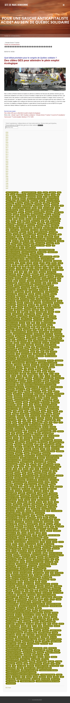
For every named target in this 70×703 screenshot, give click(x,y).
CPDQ (51, 267)
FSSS (28, 323)
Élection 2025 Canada (55, 553)
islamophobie (10, 354)
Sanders (9, 469)
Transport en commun (13, 670)
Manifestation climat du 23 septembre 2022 (32, 604)
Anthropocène (38, 522)
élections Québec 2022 (42, 298)
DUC (49, 283)
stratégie (52, 484)
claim (8, 243)
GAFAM (29, 325)
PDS (34, 420)
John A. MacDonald (50, 356)
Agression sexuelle (12, 517)
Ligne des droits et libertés (14, 371)
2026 (7, 132)
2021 (7, 141)
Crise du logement (12, 546)
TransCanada (16, 117)
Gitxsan (40, 329)
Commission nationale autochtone (16, 256)
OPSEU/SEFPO (11, 683)
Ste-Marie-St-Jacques (30, 484)
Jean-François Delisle (12, 356)
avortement (19, 526)
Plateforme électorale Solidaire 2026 (17, 630)
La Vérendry (17, 365)
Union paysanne (22, 502)
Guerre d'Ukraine (11, 582)
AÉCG (32, 515)
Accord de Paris (21, 194)
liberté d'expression (21, 599)
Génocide (18, 329)
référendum (60, 451)
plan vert (56, 626)
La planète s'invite (31, 363)
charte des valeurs (12, 239)
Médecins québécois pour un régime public (18, 610)
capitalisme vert (42, 234)
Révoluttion (27, 655)
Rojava (57, 464)
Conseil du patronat (12, 261)
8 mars (45, 192)
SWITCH (38, 486)
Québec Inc (10, 447)
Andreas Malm (19, 522)
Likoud (33, 371)
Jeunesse (17, 593)
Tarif (14, 666)
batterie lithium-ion (55, 219)
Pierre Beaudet (15, 626)
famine (8, 307)
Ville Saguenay (52, 506)
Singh (54, 471)
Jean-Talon (23, 356)
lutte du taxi (22, 380)
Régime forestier (36, 453)
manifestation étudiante (53, 604)
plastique (52, 427)
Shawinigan (37, 471)
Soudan (9, 482)
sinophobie (10, 473)
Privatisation (44, 637)
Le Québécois (58, 597)
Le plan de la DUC (43, 367)
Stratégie (19, 663)
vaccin (56, 502)
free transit (52, 316)
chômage (21, 537)
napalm (56, 400)
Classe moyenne (16, 243)
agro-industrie (22, 197)
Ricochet (21, 464)
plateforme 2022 (19, 429)
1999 (7, 178)
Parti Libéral (29, 624)
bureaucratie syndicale (13, 531)
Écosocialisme (37, 553)
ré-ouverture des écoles (47, 451)
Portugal (9, 438)
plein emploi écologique (44, 431)
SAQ (20, 469)
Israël (17, 354)
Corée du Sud (34, 265)
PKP (50, 422)
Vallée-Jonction (17, 504)
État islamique (58, 303)
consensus (9, 542)
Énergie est (54, 298)
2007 (7, 164)
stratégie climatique (12, 486)
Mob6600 (9, 398)
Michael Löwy (17, 394)
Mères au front (36, 391)
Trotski (20, 500)
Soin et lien (59, 475)
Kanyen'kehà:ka (11, 595)
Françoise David (22, 316)
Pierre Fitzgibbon (37, 422)
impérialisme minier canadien (27, 588)
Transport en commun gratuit (29, 497)
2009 (7, 161)
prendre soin (37, 438)
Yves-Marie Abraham (39, 511)
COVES (18, 267)
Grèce (28, 336)
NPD (37, 409)
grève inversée (11, 338)
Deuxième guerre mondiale (53, 274)
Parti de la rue (46, 416)
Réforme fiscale (27, 650)
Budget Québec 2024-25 (50, 228)
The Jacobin (37, 491)
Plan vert (45, 427)
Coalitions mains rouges (28, 252)
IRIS (47, 351)
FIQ (19, 312)
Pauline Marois (58, 418)
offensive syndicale (25, 619)
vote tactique (36, 679)
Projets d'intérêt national (56, 442)
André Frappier (29, 203)
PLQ (54, 431)
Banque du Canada (43, 217)
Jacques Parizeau (26, 354)
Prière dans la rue (11, 637)
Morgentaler (10, 615)
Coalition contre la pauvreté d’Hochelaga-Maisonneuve (22, 250)
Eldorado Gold (22, 551)
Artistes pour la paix (12, 210)
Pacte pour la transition (37, 413)
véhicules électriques (50, 504)
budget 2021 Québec (12, 228)
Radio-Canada (10, 449)
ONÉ (14, 411)
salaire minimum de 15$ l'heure (51, 467)
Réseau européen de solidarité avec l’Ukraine (49, 455)
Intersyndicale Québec (47, 349)
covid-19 (30, 267)
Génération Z (10, 329)
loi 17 (46, 374)
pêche (14, 422)
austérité (15, 214)
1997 (7, 181)
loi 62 (8, 376)
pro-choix (53, 637)
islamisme (53, 351)
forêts (57, 312)
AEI (58, 194)
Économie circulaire (38, 292)
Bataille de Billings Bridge (40, 219)
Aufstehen (49, 212)
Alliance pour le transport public (36, 199)
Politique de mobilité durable (14, 632)
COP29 (15, 265)
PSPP (36, 444)
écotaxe (31, 294)
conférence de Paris (46, 256)
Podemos (19, 433)
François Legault (11, 316)
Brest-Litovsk (30, 528)
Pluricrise (60, 431)
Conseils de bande (36, 261)
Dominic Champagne (41, 281)
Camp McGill (34, 230)
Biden (19, 221)
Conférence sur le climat (49, 540)
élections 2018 (11, 296)
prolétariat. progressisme (54, 639)
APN (61, 205)
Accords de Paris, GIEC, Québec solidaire (18, 515)
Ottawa (55, 411)
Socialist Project (24, 659)
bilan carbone (59, 526)
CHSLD (8, 241)
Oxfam (8, 413)
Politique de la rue (55, 630)
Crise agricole (10, 270)
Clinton (48, 245)
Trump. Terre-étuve (43, 500)
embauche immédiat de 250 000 (24, 285)
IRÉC (42, 351)
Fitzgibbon (25, 312)
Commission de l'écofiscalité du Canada (47, 681)
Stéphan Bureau (43, 484)
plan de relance (23, 424)
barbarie (21, 219)
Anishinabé (46, 203)
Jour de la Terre (11, 358)
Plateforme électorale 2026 (14, 431)
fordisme (50, 312)
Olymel (49, 619)
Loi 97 (36, 376)
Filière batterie (49, 309)
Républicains (46, 453)
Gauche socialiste (24, 327)
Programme (10, 442)
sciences (40, 657)
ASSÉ (56, 210)
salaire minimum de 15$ (29, 657)
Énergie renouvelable (23, 301)
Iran (27, 590)
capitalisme (57, 531)
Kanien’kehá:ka (41, 360)
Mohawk (39, 398)
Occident (53, 617)
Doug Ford (53, 281)
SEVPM (47, 657)
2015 (7, 151)
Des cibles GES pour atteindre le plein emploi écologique (22, 113)
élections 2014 (25, 555)
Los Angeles (20, 378)
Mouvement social (28, 615)
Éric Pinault (37, 303)
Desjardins (35, 274)
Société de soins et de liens (30, 475)
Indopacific (20, 347)
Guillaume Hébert (56, 338)
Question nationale (28, 641)
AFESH (8, 197)
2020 (7, 142)
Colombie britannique (37, 254)
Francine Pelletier (29, 314)
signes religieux (47, 471)
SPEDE (47, 482)
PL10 (55, 422)
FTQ (33, 323)
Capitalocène (52, 234)
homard (16, 343)
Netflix (25, 402)
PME (13, 433)
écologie (28, 292)
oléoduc (23, 117)
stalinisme (9, 484)
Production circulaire (46, 440)
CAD (61, 228)
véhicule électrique (37, 504)
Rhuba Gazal (51, 462)
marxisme (38, 608)
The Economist (28, 491)
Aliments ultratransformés (31, 520)
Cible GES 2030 (24, 241)
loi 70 (25, 376)
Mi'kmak (56, 391)
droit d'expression (24, 283)
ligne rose (26, 371)
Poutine (16, 438)
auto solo (47, 214)
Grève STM (33, 579)
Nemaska (18, 402)
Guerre (47, 338)
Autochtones (10, 217)
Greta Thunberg (20, 336)
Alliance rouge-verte (52, 199)
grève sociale (20, 338)
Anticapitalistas (38, 205)
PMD (8, 433)
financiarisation (33, 564)
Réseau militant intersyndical (28, 458)
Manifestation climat (12, 604)
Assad (21, 210)
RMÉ (39, 464)
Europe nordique (42, 287)
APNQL (9, 208)
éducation (46, 294)
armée (57, 208)
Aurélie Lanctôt (58, 212)
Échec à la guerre (22, 290)
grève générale (59, 336)
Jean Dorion (51, 354)
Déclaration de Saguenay (13, 276)
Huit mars (45, 343)
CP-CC (45, 267)
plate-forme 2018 (26, 628)
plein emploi (32, 431)
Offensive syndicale (52, 409)
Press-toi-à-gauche (48, 438)
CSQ (21, 272)
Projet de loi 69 (20, 442)
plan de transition (47, 424)
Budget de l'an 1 (52, 528)
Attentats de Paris (32, 524)
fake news (56, 305)
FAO (57, 559)
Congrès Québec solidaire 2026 (15, 259)
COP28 (8, 265)
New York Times (34, 402)
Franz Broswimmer (34, 316)
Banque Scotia (55, 217)
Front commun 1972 (50, 318)
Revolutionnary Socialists (13, 650)
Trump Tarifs (16, 677)
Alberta (39, 197)
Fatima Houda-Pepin (12, 562)
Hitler (30, 340)
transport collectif (36, 495)
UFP (23, 677)
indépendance (10, 347)
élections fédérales (32, 296)
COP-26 (29, 263)
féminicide (27, 309)
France (8, 314)
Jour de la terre (47, 593)
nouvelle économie (12, 409)
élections (16, 555)
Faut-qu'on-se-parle (30, 307)
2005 (7, 168)
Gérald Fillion (27, 329)
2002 (7, 173)
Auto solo (49, 524)
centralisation (48, 236)
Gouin (8, 332)
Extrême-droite (11, 290)
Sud (21, 486)
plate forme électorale (13, 628)
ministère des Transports (31, 396)
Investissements (24, 351)
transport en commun (13, 497)
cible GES (15, 241)
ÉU (37, 305)
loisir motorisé (11, 378)
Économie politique (25, 553)
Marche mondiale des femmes (15, 387)
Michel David (38, 394)
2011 (7, 158)
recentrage (28, 449)
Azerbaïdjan (32, 217)
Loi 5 (40, 374)
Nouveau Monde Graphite (14, 407)
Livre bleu (51, 371)
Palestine (48, 413)
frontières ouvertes (12, 323)
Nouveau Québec (28, 407)
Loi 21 (46, 599)
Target (8, 666)
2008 (7, 163)
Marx (28, 389)
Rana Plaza (44, 643)
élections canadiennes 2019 (39, 555)
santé (14, 469)
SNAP (24, 473)
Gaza (33, 327)
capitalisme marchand (29, 234)
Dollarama (30, 281)
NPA (32, 409)
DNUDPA (22, 281)
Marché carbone (43, 606)
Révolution (40, 652)
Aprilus (34, 208)
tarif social (59, 486)
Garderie (9, 573)
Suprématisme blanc (35, 663)
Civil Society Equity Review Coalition (45, 241)
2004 (7, 169)
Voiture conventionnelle (48, 509)
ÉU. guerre (43, 305)
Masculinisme (36, 389)
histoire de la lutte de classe (14, 584)
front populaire (48, 321)
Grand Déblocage (32, 332)
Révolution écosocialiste (13, 460)
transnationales (25, 495)
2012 (7, 156)
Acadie (13, 194)
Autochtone (56, 214)
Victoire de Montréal (12, 506)
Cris (61, 267)
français (39, 314)
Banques (9, 219)
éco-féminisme (33, 290)
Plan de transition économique (15, 427)
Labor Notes (35, 365)
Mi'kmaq (9, 394)
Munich (38, 615)
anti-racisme (17, 205)
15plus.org (52, 192)
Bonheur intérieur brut (53, 223)
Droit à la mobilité (11, 283)
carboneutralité (11, 236)
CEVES (34, 535)
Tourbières (22, 493)
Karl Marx (50, 360)
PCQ (24, 420)
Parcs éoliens (10, 624)
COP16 (42, 263)
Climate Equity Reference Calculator (16, 540)
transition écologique (12, 495)
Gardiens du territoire (40, 325)
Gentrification (45, 327)
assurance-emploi (11, 212)
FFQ (42, 309)
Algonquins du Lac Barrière (14, 520)
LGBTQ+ (31, 369)
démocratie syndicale (34, 278)
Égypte (45, 553)
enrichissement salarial (13, 287)
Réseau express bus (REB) (14, 652)
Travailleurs (54, 497)
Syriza (52, 486)
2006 (7, 166)
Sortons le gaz (54, 480)
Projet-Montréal (42, 442)
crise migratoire (23, 546)
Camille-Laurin (15, 230)
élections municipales (12, 298)
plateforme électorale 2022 (48, 429)
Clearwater (50, 243)
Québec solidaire (29, 115)
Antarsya (9, 205)
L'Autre (8, 363)
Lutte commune (38, 378)
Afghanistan (40, 515)
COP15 (36, 263)
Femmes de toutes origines (52, 307)
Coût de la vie (10, 267)
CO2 (22, 248)
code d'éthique (42, 252)
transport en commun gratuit (29, 670)
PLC (25, 431)
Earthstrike (9, 285)
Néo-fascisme (45, 402)
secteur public (44, 469)
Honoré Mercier (25, 343)
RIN (27, 464)
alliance (23, 199)
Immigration (57, 586)
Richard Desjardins (12, 464)
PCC (19, 420)
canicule (9, 234)
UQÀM (50, 502)
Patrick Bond (21, 418)
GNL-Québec (57, 329)
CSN (16, 272)
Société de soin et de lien (13, 475)
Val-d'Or (9, 504)
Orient (43, 411)
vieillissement (23, 506)
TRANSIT (19, 668)
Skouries (54, 657)
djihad (15, 281)
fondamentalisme (41, 312)
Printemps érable (34, 637)
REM (48, 449)
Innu (33, 347)
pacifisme (15, 413)
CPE (56, 267)
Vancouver (7, 117)
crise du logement (58, 270)
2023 (7, 137)
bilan (52, 526)
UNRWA (39, 502)
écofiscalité (10, 292)
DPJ (59, 281)
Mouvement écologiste (21, 400)
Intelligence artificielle (42, 347)
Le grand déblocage (29, 367)
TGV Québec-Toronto (42, 666)
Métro (50, 391)
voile (28, 509)
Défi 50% (50, 276)
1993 (7, 185)
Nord (31, 405)
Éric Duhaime (28, 303)
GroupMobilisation (44, 579)
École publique (19, 292)
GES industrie (59, 573)
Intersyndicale (34, 349)
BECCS (13, 221)
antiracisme (55, 205)
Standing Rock (18, 484)
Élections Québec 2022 (28, 557)
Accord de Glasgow (27, 513)
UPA (45, 502)
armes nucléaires (48, 208)
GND (50, 329)
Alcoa (45, 197)
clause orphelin (40, 243)
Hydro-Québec (55, 343)
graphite (9, 334)
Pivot (45, 422)
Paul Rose (48, 418)
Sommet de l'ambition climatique (16, 480)
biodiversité (26, 221)
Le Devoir (19, 367)
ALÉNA (8, 199)
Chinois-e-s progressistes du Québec (35, 239)
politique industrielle (12, 436)
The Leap (45, 491)
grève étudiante (47, 577)
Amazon (42, 201)
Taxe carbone (21, 666)
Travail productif (44, 497)
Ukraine (53, 500)
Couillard (43, 265)
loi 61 (56, 374)
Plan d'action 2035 (12, 424)
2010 (7, 159)
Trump (34, 500)
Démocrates (59, 276)
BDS (8, 221)
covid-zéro (38, 267)
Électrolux (40, 557)
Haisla (8, 340)
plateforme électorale (33, 429)
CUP (30, 272)
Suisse (32, 486)
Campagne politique (12, 232)
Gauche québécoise (12, 327)
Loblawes (22, 374)
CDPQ (44, 533)
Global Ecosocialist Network (19, 575)
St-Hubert (58, 661)
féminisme (35, 309)
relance (43, 449)
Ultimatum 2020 (11, 502)
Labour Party (44, 365)
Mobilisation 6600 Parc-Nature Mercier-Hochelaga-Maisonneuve (24, 612)
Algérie (45, 517)
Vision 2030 (21, 509)
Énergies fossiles (35, 301)
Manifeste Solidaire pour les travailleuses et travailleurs (40, 385)
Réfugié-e (49, 650)
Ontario (20, 411)
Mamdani (45, 380)
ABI (8, 194)
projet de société (31, 442)
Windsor (28, 511)
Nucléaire (46, 617)
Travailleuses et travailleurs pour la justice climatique (21, 672)
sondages (32, 661)
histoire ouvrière (28, 584)
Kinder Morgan (22, 595)
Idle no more (31, 586)
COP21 (55, 542)
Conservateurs (47, 261)
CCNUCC (40, 236)
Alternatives (34, 201)
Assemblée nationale (47, 210)
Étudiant (28, 559)
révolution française (50, 460)
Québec (58, 444)
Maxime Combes (11, 391)
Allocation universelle (46, 520)
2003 (7, 171)
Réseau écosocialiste (12, 458)
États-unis (31, 305)
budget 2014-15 (41, 528)
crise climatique (34, 270)
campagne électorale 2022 (47, 230)
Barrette (28, 219)
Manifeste (20, 385)
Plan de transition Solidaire (33, 427)
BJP (43, 221)
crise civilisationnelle (21, 270)
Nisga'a (19, 405)
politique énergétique (30, 632)
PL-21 (34, 626)
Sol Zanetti (10, 478)
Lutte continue (49, 378)
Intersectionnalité (23, 349)
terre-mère (43, 489)
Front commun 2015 (12, 568)
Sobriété (30, 473)
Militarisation (17, 396)
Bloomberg (20, 223)
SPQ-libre (53, 482)
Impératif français (11, 588)
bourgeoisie (31, 225)
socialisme (52, 473)
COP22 (54, 263)
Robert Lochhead (48, 464)
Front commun (38, 318)
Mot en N (18, 615)
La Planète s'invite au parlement (46, 595)
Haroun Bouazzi (21, 340)
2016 (7, 149)
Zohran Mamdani (56, 511)
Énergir (59, 301)
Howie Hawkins (36, 343)
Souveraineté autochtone (36, 482)
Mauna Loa (51, 389)
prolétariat (9, 444)
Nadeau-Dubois (47, 400)
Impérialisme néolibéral (43, 588)
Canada (30, 232)
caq (19, 533)
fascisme (19, 307)
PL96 (39, 626)
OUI (61, 411)
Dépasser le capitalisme (48, 278)
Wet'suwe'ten (20, 511)
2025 (7, 134)
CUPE (35, 272)
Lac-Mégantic (23, 597)
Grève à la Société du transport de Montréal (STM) (26, 577)
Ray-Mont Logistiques (13, 646)
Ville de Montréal (41, 506)
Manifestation (37, 601)
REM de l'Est (52, 648)
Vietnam (32, 506)
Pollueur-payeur (37, 436)
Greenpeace (58, 334)
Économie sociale (11, 294)
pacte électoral (24, 413)
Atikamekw (29, 212)
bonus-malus (10, 225)
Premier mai (27, 438)
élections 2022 (21, 296)
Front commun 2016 (26, 568)
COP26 (60, 263)
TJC (52, 491)
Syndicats (45, 486)
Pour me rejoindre (37, 699)
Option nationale (34, 411)
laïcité (52, 365)
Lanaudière (59, 365)
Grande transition (55, 332)
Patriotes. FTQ (31, 418)
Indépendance (56, 588)
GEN (38, 327)
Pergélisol (40, 420)
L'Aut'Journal (58, 360)
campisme (23, 232)
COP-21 (22, 263)
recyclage (35, 449)
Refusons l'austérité (26, 646)
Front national (38, 321)
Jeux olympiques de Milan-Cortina (31, 593)
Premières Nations (41, 635)
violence (56, 677)
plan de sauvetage (35, 424)
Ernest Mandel (25, 287)
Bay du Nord (39, 526)
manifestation (55, 380)
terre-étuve (35, 489)
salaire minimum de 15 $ (13, 657)
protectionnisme (28, 444)
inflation (27, 347)
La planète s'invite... (12, 597)
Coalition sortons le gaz (13, 252)
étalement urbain (47, 303)
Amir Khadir (19, 203)
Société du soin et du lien (47, 475)
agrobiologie (31, 197)
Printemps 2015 (23, 637)
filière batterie (10, 564)
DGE (59, 278)
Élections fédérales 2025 (13, 557)
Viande (49, 677)
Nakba (44, 615)
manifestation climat (12, 382)
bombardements (30, 223)
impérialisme (39, 345)
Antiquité (46, 205)
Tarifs (8, 489)
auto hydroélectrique (37, 214)
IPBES (32, 351)
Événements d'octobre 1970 (41, 559)
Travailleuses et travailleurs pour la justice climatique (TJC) (23, 674)
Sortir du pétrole (43, 480)
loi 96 (30, 376)
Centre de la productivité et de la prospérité (18, 535)
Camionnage (24, 531)
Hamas (20, 582)
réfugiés (27, 453)
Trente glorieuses (11, 500)
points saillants (29, 433)
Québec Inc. (18, 447)
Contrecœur (10, 263)
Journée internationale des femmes (27, 358)
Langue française (47, 597)
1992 (7, 187)
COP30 (21, 544)
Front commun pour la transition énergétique (19, 321)
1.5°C (39, 192)
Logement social (32, 374)
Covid (24, 267)
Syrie (52, 663)
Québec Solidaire (56, 641)
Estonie (34, 287)
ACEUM (47, 194)
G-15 (38, 323)
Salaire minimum (36, 467)
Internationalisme (11, 349)
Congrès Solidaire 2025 (32, 259)
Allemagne (16, 199)
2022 (7, 139)
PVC (41, 444)
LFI (25, 369)
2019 (7, 144)
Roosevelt (9, 467)
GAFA (23, 325)
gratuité (46, 575)
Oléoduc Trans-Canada (38, 619)
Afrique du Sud (50, 515)
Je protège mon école (40, 354)
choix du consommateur (54, 239)
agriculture (22, 517)
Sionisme (17, 473)
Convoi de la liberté (32, 542)
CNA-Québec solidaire (13, 248)
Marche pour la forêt (31, 387)
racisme (47, 447)
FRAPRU (44, 316)
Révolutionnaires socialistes (14, 655)
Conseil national (24, 261)
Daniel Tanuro (51, 272)
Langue (38, 597)
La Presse (9, 365)
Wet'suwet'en (55, 679)
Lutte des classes (11, 380)
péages (55, 624)
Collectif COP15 (52, 252)
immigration (29, 345)
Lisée (38, 371)
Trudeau (27, 500)
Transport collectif (30, 668)
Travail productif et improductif (48, 670)
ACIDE (53, 194)
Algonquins (53, 517)
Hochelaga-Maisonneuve (56, 340)
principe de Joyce (24, 440)
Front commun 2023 (39, 568)
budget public (37, 228)
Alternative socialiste (23, 201)
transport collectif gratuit (50, 495)
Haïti (13, 340)
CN (53, 245)
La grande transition (18, 363)
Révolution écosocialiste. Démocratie (32, 460)
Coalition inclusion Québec (46, 250)
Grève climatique (37, 336)
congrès (56, 256)
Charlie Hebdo (43, 535)
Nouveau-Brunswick (40, 407)
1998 (7, 180)
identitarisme (20, 345)
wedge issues (10, 511)
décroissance (26, 276)
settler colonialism (27, 471)
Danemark (42, 272)
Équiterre (19, 303)
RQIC (16, 467)
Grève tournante (31, 338)
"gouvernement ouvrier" (29, 192)
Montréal (54, 398)
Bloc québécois (11, 223)
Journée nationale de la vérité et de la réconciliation (21, 360)
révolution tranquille (40, 462)
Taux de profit (16, 489)
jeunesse (31, 356)
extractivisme (53, 287)
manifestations (11, 385)
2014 (7, 152)
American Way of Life (53, 201)
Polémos (37, 433)
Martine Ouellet (21, 608)
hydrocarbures (11, 345)
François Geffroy (48, 314)
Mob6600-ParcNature (46, 610)
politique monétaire (25, 436)
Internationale (54, 347)
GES (21, 115)
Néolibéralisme (11, 405)
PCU (29, 420)
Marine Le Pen (20, 389)
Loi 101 (48, 376)
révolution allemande (52, 458)
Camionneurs (25, 230)
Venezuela (42, 677)
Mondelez (47, 612)
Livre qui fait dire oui (12, 374)
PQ (21, 438)
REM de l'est (55, 449)
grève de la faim (48, 336)
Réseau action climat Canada (15, 455)
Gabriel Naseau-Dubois (13, 325)
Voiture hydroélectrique (23, 679)
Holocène (9, 343)
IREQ (31, 590)
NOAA (25, 405)
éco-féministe (43, 290)
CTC (28, 117)
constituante (57, 261)
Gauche (16, 573)
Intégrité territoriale (12, 351)
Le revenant (10, 599)
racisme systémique (57, 447)
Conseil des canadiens (47, 259)
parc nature (20, 416)
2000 (7, 176)
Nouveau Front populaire (49, 405)
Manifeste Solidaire (12, 606)
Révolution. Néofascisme (53, 652)
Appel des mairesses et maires (21, 208)
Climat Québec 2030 (23, 245)
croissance (9, 272)
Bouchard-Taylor (20, 225)
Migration (9, 396)
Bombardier (41, 223)
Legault (52, 367)
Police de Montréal (47, 433)
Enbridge (31, 551)
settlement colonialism (13, 471)
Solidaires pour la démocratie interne (45, 478)
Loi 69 (19, 376)
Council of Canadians (58, 115)
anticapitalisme (27, 205)
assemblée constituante (32, 210)
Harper (38, 582)
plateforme (10, 429)
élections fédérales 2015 (47, 296)
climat (13, 115)
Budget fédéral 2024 (26, 228)
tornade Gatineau (11, 493)
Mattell (44, 389)
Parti (27, 416)
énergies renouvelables (49, 301)
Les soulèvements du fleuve (14, 369)
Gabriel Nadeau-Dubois (48, 323)
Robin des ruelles (37, 655)
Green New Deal (38, 334)
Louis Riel (28, 378)
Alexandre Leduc (53, 197)
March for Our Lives (12, 192)
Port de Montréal (53, 436)
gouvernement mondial (18, 332)
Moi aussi (46, 398)
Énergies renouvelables (51, 557)
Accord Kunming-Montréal (35, 194)
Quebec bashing (49, 444)
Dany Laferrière (11, 274)
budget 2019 (54, 225)
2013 (7, 154)
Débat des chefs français (13, 548)
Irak (38, 351)
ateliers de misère (11, 524)
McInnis (20, 391)
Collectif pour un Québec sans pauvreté (17, 254)
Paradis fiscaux (11, 416)
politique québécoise (44, 632)
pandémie (56, 413)
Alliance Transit (11, 201)
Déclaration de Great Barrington (31, 548)
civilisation (60, 241)
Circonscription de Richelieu (34, 537)
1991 (7, 188)
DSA (44, 283)
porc (45, 436)
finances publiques (22, 564)
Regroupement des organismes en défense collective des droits (24, 648)
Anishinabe (38, 203)
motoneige (10, 400)
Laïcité (31, 597)
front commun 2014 (44, 566)
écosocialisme (23, 294)
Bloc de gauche (55, 221)
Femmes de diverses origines (35, 562)
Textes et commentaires (12, 36)
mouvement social (35, 400)
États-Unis (21, 559)
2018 (7, 146)
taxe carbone (26, 489)
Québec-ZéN (21, 643)
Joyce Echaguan (58, 593)
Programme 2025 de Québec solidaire (25, 639)
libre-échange (46, 369)
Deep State (27, 274)
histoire (44, 582)
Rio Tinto (33, 464)
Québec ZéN (39, 447)
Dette (42, 274)
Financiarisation (11, 312)
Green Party (49, 334)
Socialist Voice (36, 659)
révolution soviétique (26, 462)
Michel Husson (48, 394)
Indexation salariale (50, 345)
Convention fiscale (20, 542)
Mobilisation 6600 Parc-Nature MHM (24, 398)
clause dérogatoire (28, 243)
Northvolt (37, 405)
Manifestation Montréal (52, 382)
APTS (39, 208)
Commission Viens (33, 256)
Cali (8, 230)
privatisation (35, 440)
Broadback (40, 225)
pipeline (24, 626)
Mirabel (42, 396)
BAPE (15, 219)
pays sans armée (11, 420)
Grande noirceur (44, 332)
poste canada (10, 635)
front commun (33, 566)
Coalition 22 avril (30, 248)
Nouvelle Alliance (53, 407)
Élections (53, 294)
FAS (14, 307)
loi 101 (52, 599)
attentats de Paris (39, 212)
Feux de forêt (18, 309)
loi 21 (51, 374)
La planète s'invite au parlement (47, 363)
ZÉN (48, 511)
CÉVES (56, 236)
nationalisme (10, 402)
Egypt (8, 551)
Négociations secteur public (14, 617)
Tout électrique (11, 668)
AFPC (14, 197)
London (58, 599)
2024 (7, 135)
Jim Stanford (39, 356)
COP (17, 263)
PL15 (60, 422)
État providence (11, 305)
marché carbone (44, 387)
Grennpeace (10, 336)
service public (54, 469)
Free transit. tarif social (13, 318)
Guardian (40, 338)
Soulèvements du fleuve (19, 482)
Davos (19, 274)
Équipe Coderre (11, 303)
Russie (21, 467)
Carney (19, 236)
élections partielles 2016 (27, 298)
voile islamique (36, 509)
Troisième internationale (47, 674)
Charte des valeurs (54, 535)
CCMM (33, 236)
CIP (32, 241)
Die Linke (9, 281)
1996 (7, 183)
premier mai (30, 635)
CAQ (59, 234)
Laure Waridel (10, 367)
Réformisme (10, 453)
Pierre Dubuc (26, 422)
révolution (41, 458)
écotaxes (38, 294)
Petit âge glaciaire (50, 420)
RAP (51, 643)
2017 (7, 147)
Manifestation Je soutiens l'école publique (31, 382)
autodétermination (21, 217)
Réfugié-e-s (19, 453)
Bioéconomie (35, 221)
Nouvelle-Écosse (24, 409)
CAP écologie (17, 234)
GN (46, 329)
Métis (44, 391)
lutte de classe (59, 378)
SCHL (36, 469)
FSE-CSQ (22, 323)
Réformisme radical (39, 650)
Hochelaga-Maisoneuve (40, 340)
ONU (26, 411)
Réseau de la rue (29, 455)
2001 (7, 175)
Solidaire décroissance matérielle (24, 478)
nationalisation (52, 615)
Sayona (26, 469)
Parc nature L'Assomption (47, 621)
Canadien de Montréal (41, 232)
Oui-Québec (27, 621)
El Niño (14, 551)
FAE (50, 305)
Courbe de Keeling (30, 544)
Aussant (9, 214)
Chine (20, 239)
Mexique (27, 391)
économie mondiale (12, 553)
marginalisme (10, 389)
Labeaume (26, 365)
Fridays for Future (26, 318)
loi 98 (41, 376)
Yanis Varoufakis (11, 681)
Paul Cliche (40, 418)
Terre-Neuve (52, 489)
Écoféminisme (54, 290)
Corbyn (21, 265)
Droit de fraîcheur (36, 283)
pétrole (8, 422)
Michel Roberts (59, 394)
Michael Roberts (28, 394)
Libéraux (38, 369)
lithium (44, 371)
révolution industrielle (12, 462)
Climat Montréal (11, 245)
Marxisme (30, 608)
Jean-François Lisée (55, 590)
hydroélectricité (21, 586)
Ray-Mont (19, 449)
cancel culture (53, 232)
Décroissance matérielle (39, 276)
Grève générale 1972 (12, 579)
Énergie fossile (11, 301)
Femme (40, 307)
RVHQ (27, 467)
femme (22, 562)
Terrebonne (10, 491)
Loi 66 (13, 376)
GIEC (32, 117)
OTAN (49, 411)
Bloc (47, 221)
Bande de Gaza (29, 526)
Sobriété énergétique (41, 473)
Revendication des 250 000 (14, 451)
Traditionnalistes (42, 493)
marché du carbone (56, 387)
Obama (43, 409)
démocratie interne (20, 278)
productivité (58, 440)
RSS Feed (8, 687)
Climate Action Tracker (42, 115)
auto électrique (25, 214)
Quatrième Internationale (13, 641)
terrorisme (18, 491)
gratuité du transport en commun (22, 334)
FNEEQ (32, 312)
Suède (26, 486)
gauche (50, 325)
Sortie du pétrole (31, 480)
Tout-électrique (31, 493)
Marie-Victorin (10, 608)
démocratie (10, 278)
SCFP (31, 469)
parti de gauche (35, 416)
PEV (58, 420)
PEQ (49, 624)
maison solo (37, 380)
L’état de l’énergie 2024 (24, 601)
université (31, 502)
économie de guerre (51, 292)
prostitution (18, 444)
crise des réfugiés (45, 270)
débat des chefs (57, 546)
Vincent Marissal (11, 509)
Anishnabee (55, 203)
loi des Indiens (56, 376)
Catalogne (26, 236)
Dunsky (55, 283)
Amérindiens (10, 203)
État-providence (22, 305)
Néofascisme (55, 402)
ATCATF (21, 212)
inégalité (9, 590)
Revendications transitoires (31, 451)
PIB (20, 422)
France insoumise (17, 314)
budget (47, 225)
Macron (29, 380)
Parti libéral (55, 416)
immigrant (40, 586)
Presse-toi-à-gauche (12, 440)
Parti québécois (11, 418)
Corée (27, 265)
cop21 (18, 115)
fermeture (9, 309)
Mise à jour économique (53, 396)
